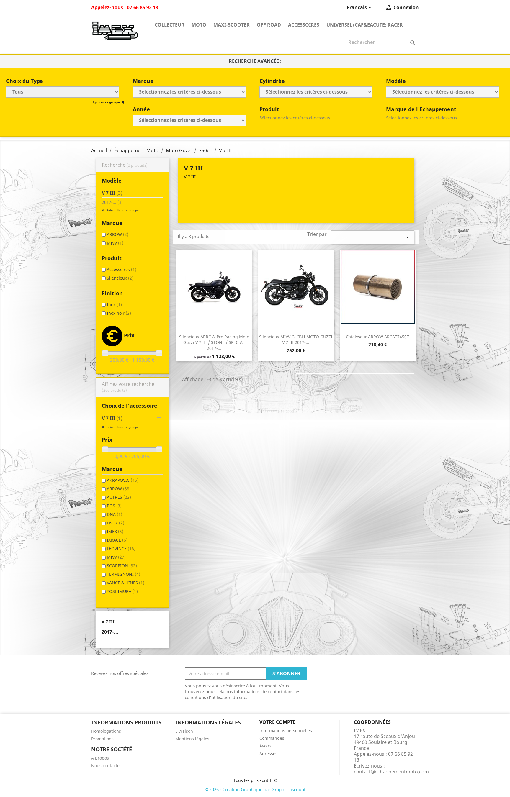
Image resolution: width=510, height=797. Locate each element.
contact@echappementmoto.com (391, 771)
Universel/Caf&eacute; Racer (364, 25)
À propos (100, 758)
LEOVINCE (121, 548)
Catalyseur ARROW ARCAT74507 (377, 337)
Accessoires (303, 25)
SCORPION (122, 565)
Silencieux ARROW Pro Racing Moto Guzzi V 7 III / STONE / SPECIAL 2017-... (214, 342)
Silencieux (120, 278)
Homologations (106, 731)
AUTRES (119, 497)
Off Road (269, 25)
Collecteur (169, 25)
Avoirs (265, 746)
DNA (114, 514)
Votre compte (277, 722)
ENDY (115, 523)
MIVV (115, 243)
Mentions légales (192, 739)
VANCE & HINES (125, 583)
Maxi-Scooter (231, 25)
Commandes (271, 738)
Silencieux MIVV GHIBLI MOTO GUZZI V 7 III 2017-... (295, 339)
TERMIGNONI (123, 574)
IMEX (115, 531)
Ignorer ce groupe (107, 102)
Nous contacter (106, 765)
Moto (199, 25)
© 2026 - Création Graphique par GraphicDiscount (255, 789)
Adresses (268, 753)
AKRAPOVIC (122, 480)
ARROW (117, 234)
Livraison (184, 731)
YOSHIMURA (122, 591)
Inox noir (119, 313)
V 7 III (112, 193)
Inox (114, 304)
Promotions (102, 739)
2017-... (112, 202)
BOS (114, 506)
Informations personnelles (285, 730)
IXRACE (117, 540)
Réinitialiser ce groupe (122, 210)
